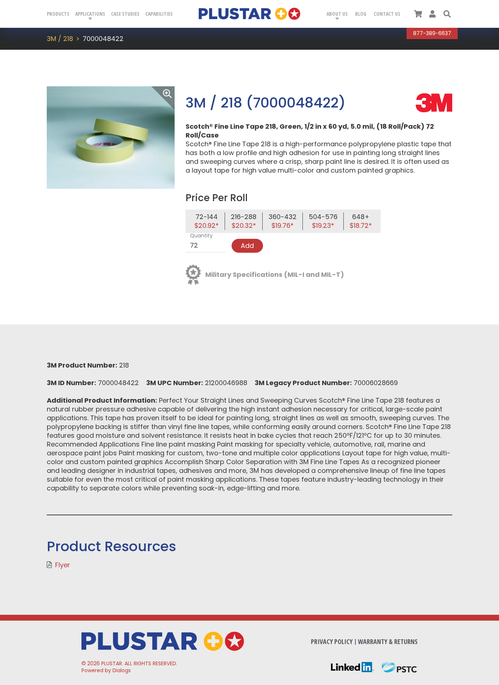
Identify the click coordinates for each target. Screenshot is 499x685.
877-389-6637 (432, 33)
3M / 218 (60, 38)
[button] (447, 14)
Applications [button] (90, 13)
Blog (360, 13)
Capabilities (159, 13)
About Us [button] (337, 13)
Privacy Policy (332, 641)
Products (58, 13)
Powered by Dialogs (106, 670)
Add (247, 245)
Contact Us (387, 13)
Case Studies (125, 13)
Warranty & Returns (388, 641)
